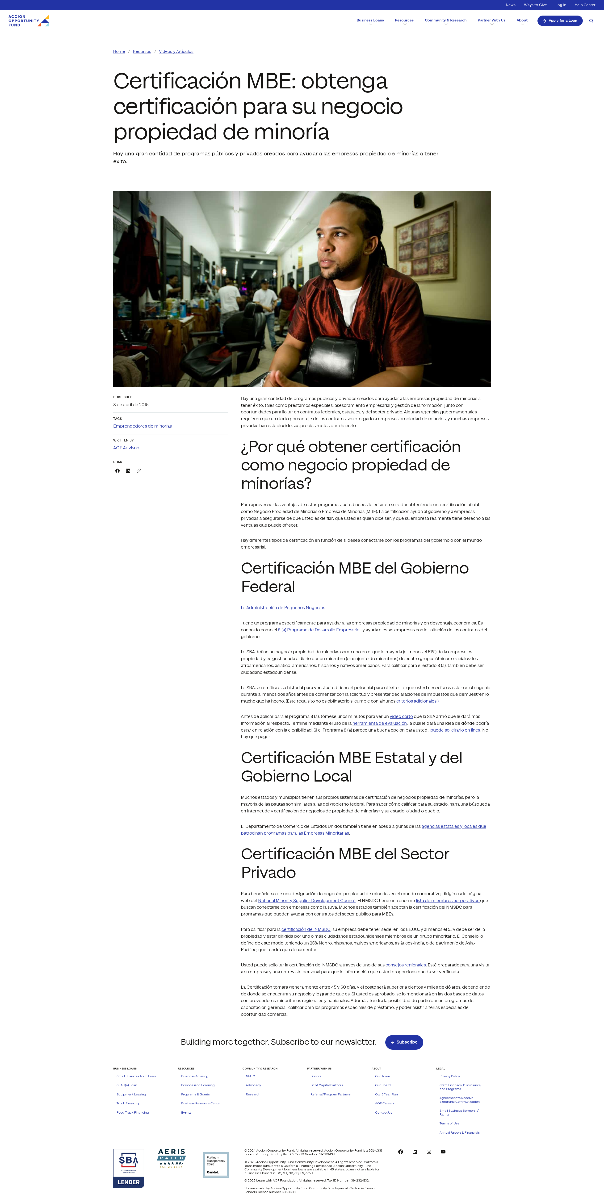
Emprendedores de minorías (142, 426)
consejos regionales (406, 965)
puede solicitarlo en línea (455, 730)
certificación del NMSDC (306, 929)
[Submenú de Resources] (404, 24)
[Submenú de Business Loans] (370, 24)
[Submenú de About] (522, 24)
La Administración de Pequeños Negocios (283, 607)
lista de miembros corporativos (448, 900)
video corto (401, 716)
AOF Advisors (126, 447)
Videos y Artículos (176, 51)
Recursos (142, 51)
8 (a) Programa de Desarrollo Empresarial (319, 630)
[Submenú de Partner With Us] (491, 24)
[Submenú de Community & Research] (446, 24)
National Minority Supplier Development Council (307, 900)
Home (119, 51)
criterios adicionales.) (417, 701)
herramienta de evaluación (379, 723)
